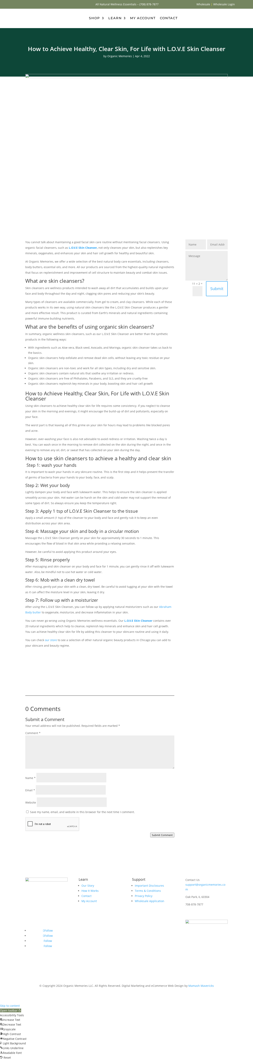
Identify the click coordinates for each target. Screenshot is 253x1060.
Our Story (87, 885)
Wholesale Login (224, 4)
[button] (10, 1010)
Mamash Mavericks (201, 986)
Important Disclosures (149, 885)
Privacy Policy (143, 896)
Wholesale (203, 4)
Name (30, 778)
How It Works (90, 891)
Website (30, 802)
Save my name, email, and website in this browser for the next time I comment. (82, 812)
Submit (216, 288)
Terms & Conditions (148, 891)
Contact (169, 18)
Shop (94, 18)
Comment (33, 733)
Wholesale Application (149, 901)
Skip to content (10, 1006)
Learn (115, 18)
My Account (143, 18)
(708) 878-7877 (149, 4)
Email (30, 790)
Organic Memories (119, 56)
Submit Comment (162, 835)
